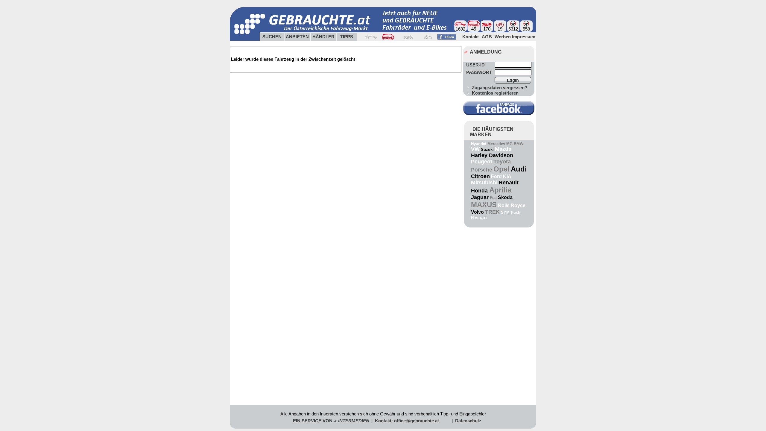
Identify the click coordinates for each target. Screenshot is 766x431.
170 (486, 29)
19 (500, 29)
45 (473, 29)
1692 (460, 29)
